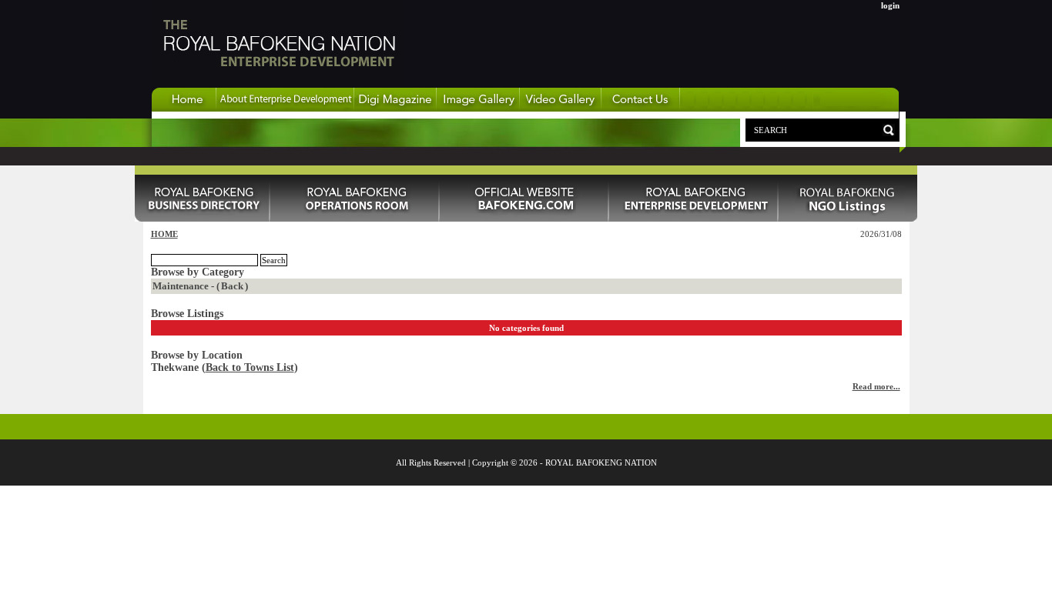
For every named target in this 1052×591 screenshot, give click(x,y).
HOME (164, 234)
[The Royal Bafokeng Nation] (278, 83)
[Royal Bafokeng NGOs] (848, 218)
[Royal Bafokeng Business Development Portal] (694, 218)
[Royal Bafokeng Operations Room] (355, 218)
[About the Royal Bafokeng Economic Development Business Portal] (285, 108)
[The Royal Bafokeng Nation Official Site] (524, 218)
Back (232, 286)
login (890, 5)
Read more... (876, 386)
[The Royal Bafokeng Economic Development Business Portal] (184, 108)
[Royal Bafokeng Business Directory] (202, 218)
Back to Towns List (250, 367)
